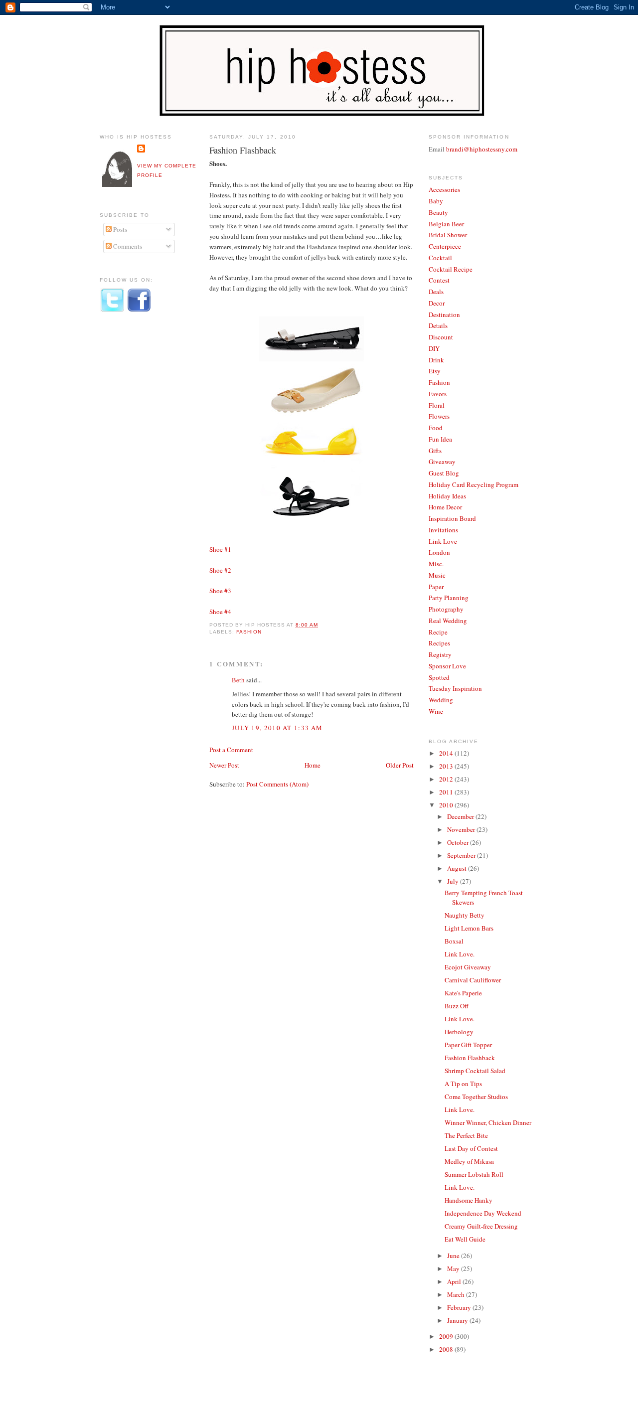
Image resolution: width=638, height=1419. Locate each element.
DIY (434, 348)
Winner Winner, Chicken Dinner (488, 1122)
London (439, 552)
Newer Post (224, 765)
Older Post (400, 765)
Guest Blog (444, 473)
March (456, 1294)
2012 (447, 779)
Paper (436, 586)
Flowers (439, 416)
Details (438, 325)
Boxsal (454, 941)
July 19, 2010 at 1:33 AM (277, 727)
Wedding (441, 699)
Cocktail (440, 257)
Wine (436, 711)
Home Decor (445, 506)
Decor (437, 303)
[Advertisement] (139, 484)
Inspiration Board (452, 518)
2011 (447, 792)
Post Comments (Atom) (277, 784)
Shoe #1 (220, 549)
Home (312, 765)
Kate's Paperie (463, 992)
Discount (441, 336)
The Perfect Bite (466, 1135)
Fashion (249, 631)
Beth (238, 679)
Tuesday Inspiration (455, 688)
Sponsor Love (447, 665)
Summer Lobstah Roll (474, 1174)
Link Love (443, 541)
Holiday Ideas (447, 495)
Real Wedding (448, 620)
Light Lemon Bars (469, 928)
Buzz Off (457, 1005)
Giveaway (442, 461)
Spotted (439, 677)
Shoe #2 (220, 570)
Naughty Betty (464, 915)
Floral (437, 405)
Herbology (459, 1031)
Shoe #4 (220, 611)
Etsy (435, 370)
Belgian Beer (446, 223)
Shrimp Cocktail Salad (475, 1070)
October (458, 842)
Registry (440, 654)
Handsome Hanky (468, 1200)
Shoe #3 (220, 590)
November (462, 829)
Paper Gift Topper (468, 1044)
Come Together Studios (476, 1096)
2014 (447, 753)
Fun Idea (440, 439)
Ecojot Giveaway (468, 966)
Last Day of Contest (471, 1148)
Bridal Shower (448, 234)
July (453, 881)
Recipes (439, 642)
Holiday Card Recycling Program (473, 484)
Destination (444, 314)
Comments (127, 246)
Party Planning (449, 597)
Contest (439, 280)
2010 (447, 804)
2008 (447, 1349)
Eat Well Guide (465, 1239)
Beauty (438, 212)
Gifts (435, 450)
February (460, 1307)
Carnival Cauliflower (473, 979)
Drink (436, 359)
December (461, 816)
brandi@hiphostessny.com (481, 149)
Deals (436, 291)
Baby (436, 200)
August (457, 868)
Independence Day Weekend (483, 1213)
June (454, 1255)
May (454, 1268)
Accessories (444, 189)
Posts (119, 229)
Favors (438, 393)
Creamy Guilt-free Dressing (481, 1226)
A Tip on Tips (463, 1083)
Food (436, 427)
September (462, 855)
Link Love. (460, 953)
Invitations (443, 529)
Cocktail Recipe (451, 269)
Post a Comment (231, 749)
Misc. (436, 563)
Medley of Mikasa (469, 1161)
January (458, 1320)
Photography (446, 609)
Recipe (438, 632)
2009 (447, 1336)
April (455, 1281)
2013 (447, 766)
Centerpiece (445, 246)
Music (437, 575)
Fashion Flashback (242, 150)
